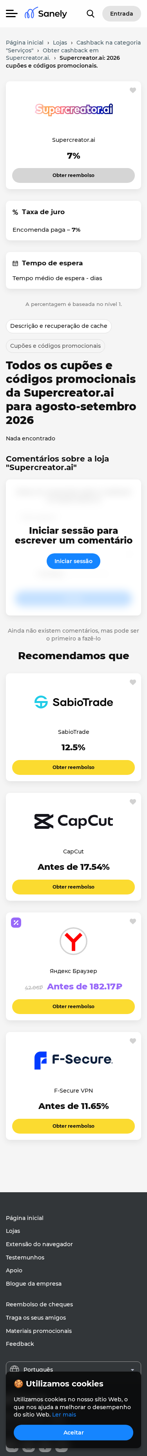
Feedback (20, 1343)
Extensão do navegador (39, 1244)
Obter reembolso (73, 173)
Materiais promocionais (39, 1330)
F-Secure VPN (73, 1090)
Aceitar (74, 1432)
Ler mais (64, 1414)
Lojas (13, 1230)
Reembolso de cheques (39, 1304)
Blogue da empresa (34, 1283)
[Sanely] (46, 14)
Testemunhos (25, 1257)
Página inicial (25, 1218)
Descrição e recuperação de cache (58, 325)
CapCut (73, 851)
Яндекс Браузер (73, 971)
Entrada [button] (121, 13)
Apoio (14, 1270)
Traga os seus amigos (36, 1317)
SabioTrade (73, 731)
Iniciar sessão (73, 561)
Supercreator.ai (73, 139)
